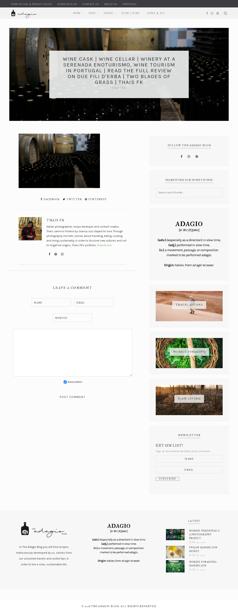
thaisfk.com (104, 245)
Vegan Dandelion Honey (203, 549)
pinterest (97, 199)
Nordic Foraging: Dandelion (203, 563)
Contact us (90, 4)
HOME (77, 13)
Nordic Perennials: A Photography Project (204, 534)
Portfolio (129, 4)
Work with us (67, 4)
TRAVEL (109, 13)
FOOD (92, 13)
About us (110, 4)
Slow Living (131, 13)
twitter (74, 199)
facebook (51, 199)
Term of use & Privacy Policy (31, 4)
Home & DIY (156, 13)
